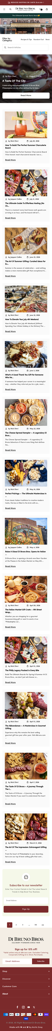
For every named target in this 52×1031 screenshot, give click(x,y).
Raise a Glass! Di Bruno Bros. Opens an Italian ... (25, 553)
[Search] (10, 9)
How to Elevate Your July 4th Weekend (22, 320)
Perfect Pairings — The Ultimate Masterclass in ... (25, 495)
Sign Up (26, 909)
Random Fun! (38, 40)
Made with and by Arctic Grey (26, 1027)
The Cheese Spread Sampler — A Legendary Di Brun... (26, 434)
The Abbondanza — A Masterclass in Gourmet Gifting (25, 727)
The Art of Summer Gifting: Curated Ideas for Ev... (25, 263)
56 (36, 925)
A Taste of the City (14, 81)
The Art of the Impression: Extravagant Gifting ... (26, 848)
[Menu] (4, 9)
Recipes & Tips (26, 40)
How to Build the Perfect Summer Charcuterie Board (25, 146)
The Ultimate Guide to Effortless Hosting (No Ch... (24, 204)
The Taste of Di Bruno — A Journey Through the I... (24, 788)
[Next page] (42, 925)
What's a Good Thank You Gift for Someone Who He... (24, 376)
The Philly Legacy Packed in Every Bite (22, 671)
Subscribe (40, 961)
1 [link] (9, 925)
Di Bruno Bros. (39, 1023)
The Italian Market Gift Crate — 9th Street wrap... (23, 611)
